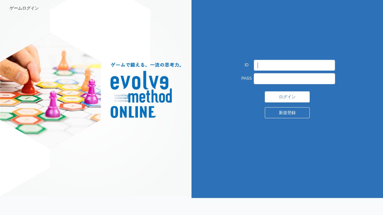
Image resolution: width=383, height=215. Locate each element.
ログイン (287, 97)
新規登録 (287, 113)
